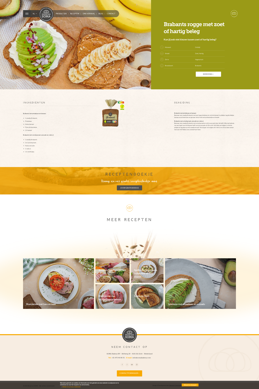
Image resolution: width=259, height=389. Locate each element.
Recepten (74, 14)
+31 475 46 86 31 (118, 358)
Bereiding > (208, 74)
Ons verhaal (89, 14)
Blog (101, 14)
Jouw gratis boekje (129, 188)
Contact (111, 14)
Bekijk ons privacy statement (72, 387)
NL (34, 14)
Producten (61, 14)
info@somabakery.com (142, 358)
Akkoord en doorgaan (190, 385)
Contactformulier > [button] (130, 373)
